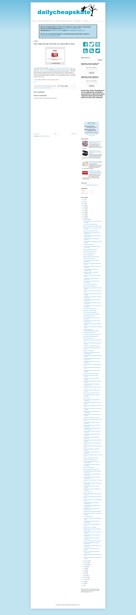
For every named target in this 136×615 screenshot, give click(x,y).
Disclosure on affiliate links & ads (63, 20)
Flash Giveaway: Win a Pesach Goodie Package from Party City (95, 162)
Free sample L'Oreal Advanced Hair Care (92, 334)
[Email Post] (59, 85)
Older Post (73, 133)
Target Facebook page (44, 71)
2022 (83, 199)
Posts (84, 190)
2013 (83, 216)
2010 (83, 583)
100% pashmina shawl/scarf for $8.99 (91, 314)
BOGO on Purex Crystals (88, 350)
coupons (40, 87)
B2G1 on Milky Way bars (88, 254)
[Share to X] (64, 86)
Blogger (78, 604)
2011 (83, 581)
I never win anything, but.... (89, 244)
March (85, 575)
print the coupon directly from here (61, 69)
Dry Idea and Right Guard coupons (90, 457)
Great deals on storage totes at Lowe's (91, 345)
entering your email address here (72, 28)
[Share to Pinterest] (67, 86)
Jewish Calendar (91, 135)
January (85, 579)
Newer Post (36, 133)
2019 (83, 205)
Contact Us (85, 20)
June (85, 570)
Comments (85, 193)
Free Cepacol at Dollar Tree (89, 258)
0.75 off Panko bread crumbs (89, 284)
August (85, 566)
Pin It (35, 82)
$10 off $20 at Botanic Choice (89, 251)
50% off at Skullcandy (88, 516)
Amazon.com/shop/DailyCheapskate (50, 35)
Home (34, 20)
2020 (83, 203)
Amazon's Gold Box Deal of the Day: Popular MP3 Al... (91, 462)
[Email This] (61, 86)
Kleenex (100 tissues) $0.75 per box (91, 373)
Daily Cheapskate (41, 85)
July (84, 568)
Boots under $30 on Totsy (88, 338)
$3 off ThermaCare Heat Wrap (89, 527)
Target (49, 87)
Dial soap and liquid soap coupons (90, 230)
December (86, 219)
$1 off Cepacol (86, 397)
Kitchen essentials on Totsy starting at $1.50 (92, 226)
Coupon (35, 79)
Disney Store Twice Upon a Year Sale (91, 417)
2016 (83, 210)
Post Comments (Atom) (44, 136)
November (86, 560)
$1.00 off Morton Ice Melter (89, 316)
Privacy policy (77, 20)
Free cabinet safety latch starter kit (90, 336)
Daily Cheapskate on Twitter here (75, 30)
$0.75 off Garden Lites (88, 492)
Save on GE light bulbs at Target (90, 249)
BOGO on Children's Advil (88, 467)
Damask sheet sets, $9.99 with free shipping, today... (90, 270)
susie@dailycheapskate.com (91, 185)
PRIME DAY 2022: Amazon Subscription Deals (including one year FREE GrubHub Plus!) (95, 172)
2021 (83, 201)
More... (92, 591)
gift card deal (45, 87)
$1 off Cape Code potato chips (89, 308)
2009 (83, 585)
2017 (83, 208)
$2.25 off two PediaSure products (90, 224)
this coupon (56, 75)
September (86, 564)
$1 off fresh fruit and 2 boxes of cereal (91, 393)
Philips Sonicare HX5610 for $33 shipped (92, 511)
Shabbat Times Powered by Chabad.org (91, 132)
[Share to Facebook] (66, 86)
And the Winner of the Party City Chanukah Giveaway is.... (95, 142)
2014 (83, 214)
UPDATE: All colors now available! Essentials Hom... (90, 273)
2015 (83, 212)
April (85, 573)
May (85, 572)
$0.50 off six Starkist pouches (89, 253)
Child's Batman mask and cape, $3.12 (91, 469)
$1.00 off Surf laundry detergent (90, 312)
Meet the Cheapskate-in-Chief (45, 20)
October (85, 562)
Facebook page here (56, 30)
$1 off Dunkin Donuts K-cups (89, 332)
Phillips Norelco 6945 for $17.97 (90, 286)
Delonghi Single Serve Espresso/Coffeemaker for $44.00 (91, 330)
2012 (83, 218)
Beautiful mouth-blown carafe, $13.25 (91, 256)
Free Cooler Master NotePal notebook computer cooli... (91, 385)
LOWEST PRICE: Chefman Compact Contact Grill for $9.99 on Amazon (95, 152)
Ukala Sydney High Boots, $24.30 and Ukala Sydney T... (91, 353)
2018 (83, 207)
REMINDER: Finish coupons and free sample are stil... (91, 509)
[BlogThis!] (63, 86)
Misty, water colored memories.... (90, 310)
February (86, 577)
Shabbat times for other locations (91, 134)
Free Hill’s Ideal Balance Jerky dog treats (92, 540)
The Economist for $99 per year (90, 459)
